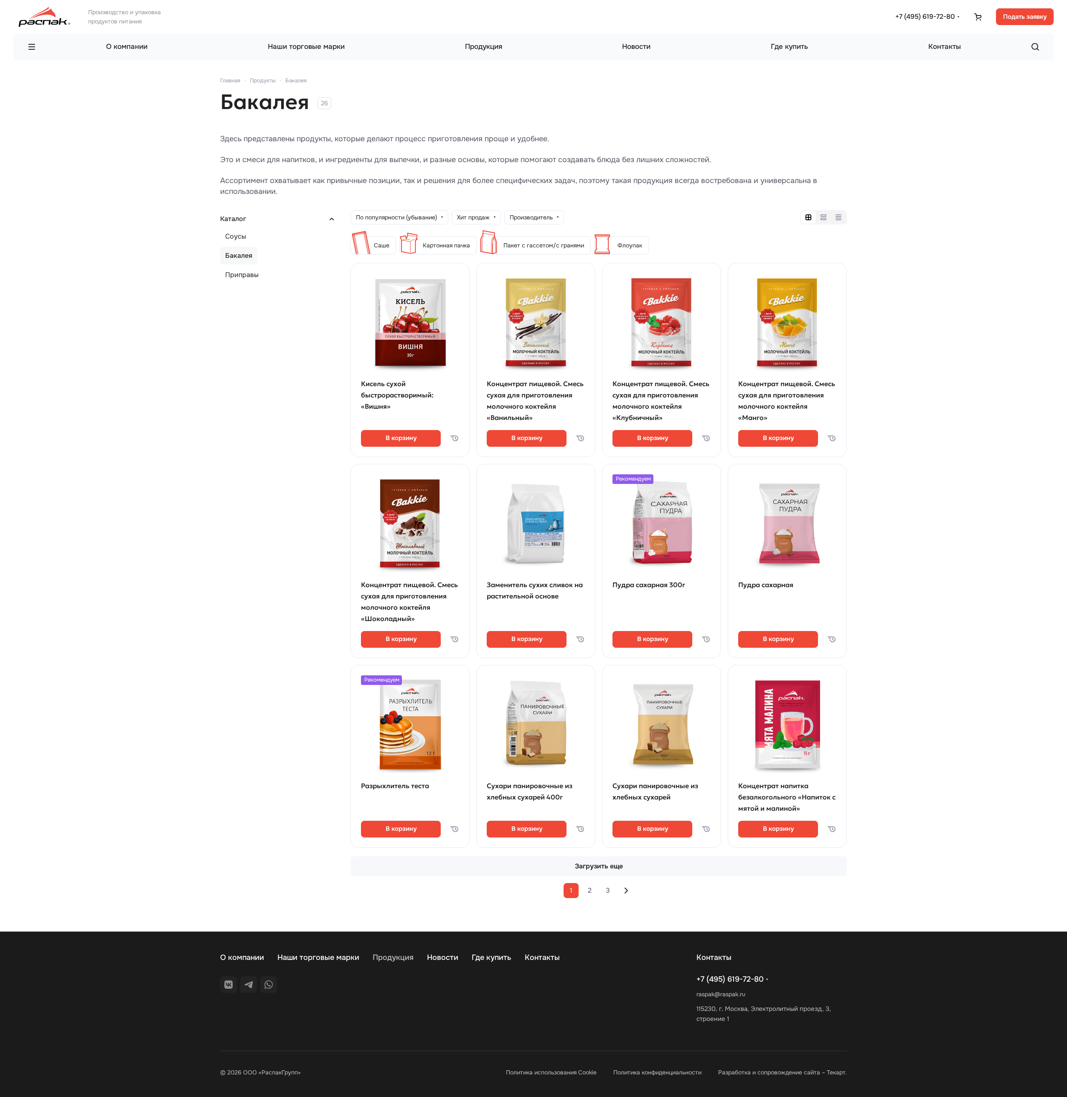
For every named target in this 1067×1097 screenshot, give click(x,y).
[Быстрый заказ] (454, 438)
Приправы (242, 274)
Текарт (836, 1072)
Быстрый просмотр (410, 350)
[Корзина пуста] (978, 17)
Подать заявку (1025, 17)
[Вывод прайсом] (838, 217)
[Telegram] (248, 984)
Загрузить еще (599, 866)
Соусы (235, 236)
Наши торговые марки (318, 957)
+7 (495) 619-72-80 (925, 16)
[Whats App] (268, 984)
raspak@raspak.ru (720, 994)
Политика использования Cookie (551, 1072)
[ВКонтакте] (228, 984)
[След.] (626, 890)
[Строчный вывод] (823, 217)
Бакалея (238, 255)
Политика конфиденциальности (657, 1072)
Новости (442, 957)
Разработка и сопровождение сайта (769, 1072)
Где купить (491, 957)
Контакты (542, 957)
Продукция (393, 957)
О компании (242, 957)
